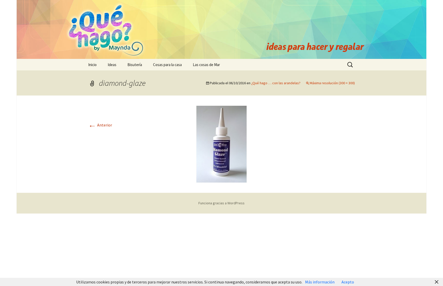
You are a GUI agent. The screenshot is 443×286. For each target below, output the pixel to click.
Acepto (347, 281)
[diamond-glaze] (221, 143)
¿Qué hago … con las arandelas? (275, 83)
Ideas (112, 64)
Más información (320, 281)
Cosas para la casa (167, 64)
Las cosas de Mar (206, 64)
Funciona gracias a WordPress (221, 203)
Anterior (100, 125)
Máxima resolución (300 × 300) (332, 83)
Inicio (92, 64)
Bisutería (134, 64)
